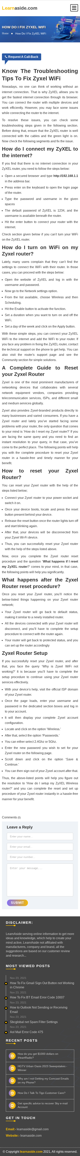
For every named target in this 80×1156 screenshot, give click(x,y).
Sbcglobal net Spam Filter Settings (34, 1022)
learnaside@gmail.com (33, 1129)
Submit (17, 902)
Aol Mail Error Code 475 (26, 1032)
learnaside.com (31, 1135)
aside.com (19, 8)
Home (5, 33)
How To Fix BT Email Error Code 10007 (37, 997)
